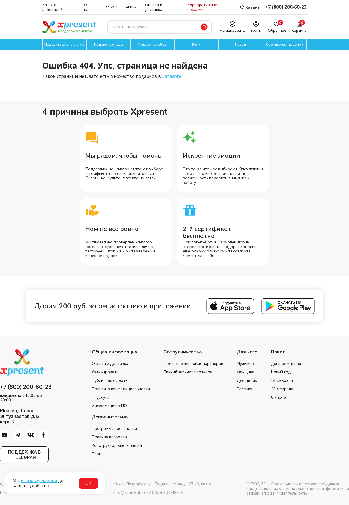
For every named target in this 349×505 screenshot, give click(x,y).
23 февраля (282, 388)
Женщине (245, 372)
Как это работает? (52, 7)
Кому (196, 44)
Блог (96, 453)
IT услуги (100, 397)
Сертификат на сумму (284, 44)
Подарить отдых (108, 44)
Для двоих (247, 380)
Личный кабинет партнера (188, 372)
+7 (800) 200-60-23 (286, 7)
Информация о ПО (109, 405)
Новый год (281, 372)
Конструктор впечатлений (117, 445)
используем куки (39, 480)
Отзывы (110, 7)
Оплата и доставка (153, 7)
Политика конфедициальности (121, 388)
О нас (87, 7)
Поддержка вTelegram (24, 454)
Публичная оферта (110, 380)
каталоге (171, 76)
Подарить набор (152, 44)
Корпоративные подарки (202, 7)
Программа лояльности (114, 428)
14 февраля (282, 380)
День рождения (286, 363)
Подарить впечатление (64, 44)
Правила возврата (109, 437)
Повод (240, 44)
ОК (88, 483)
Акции (131, 7)
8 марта (278, 397)
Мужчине (245, 363)
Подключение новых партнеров (193, 363)
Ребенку (244, 388)
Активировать (105, 372)
